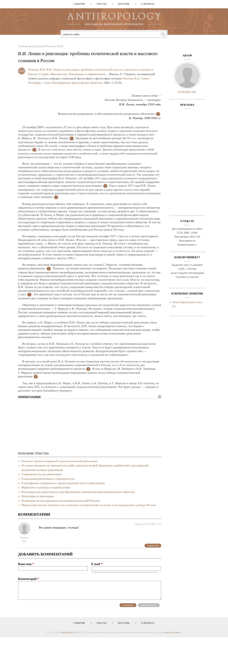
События (79, 4)
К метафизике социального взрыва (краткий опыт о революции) (63, 483)
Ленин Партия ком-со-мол (187, 302)
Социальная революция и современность (47, 478)
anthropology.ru (67, 632)
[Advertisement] (89, 425)
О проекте (146, 4)
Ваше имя (26, 564)
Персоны (122, 4)
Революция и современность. (88, 74)
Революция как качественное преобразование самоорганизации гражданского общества (78, 492)
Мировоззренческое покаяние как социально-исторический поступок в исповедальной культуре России (88, 505)
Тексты (100, 4)
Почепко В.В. (55, 46)
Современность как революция (41, 474)
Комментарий (28, 578)
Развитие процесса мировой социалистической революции (59, 461)
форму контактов (173, 632)
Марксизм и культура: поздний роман (45, 487)
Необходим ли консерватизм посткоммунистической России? (60, 500)
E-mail (96, 564)
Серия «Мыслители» (54, 74)
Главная (23, 46)
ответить (153, 545)
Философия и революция (37, 496)
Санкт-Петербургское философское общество (73, 82)
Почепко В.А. (131, 78)
